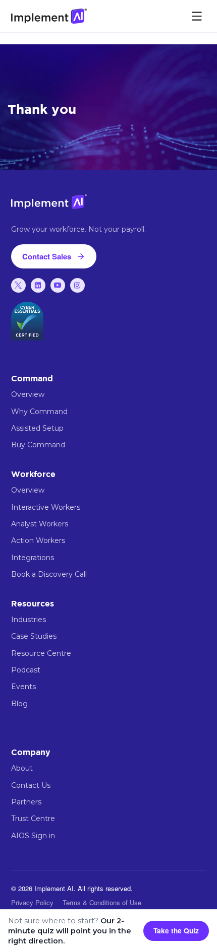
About (22, 768)
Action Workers (38, 540)
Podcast (25, 669)
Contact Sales (46, 256)
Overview (27, 394)
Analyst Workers (39, 523)
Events (23, 686)
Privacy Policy (32, 902)
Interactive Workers (45, 507)
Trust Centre (33, 818)
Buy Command (38, 444)
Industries (28, 619)
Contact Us (30, 785)
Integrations (32, 557)
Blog (19, 703)
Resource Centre (41, 653)
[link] (18, 285)
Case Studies (34, 636)
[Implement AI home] (49, 16)
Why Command (39, 411)
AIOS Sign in (33, 835)
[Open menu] (196, 16)
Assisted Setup (37, 428)
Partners (26, 801)
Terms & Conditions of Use (102, 902)
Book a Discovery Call (49, 574)
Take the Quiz (176, 930)
